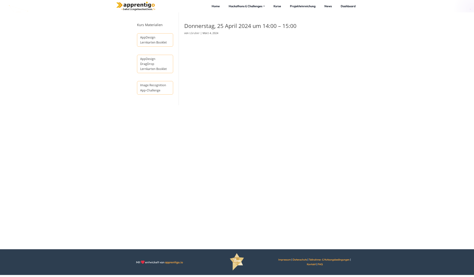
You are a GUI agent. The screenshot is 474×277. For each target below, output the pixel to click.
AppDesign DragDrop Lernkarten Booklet (153, 64)
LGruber (194, 33)
